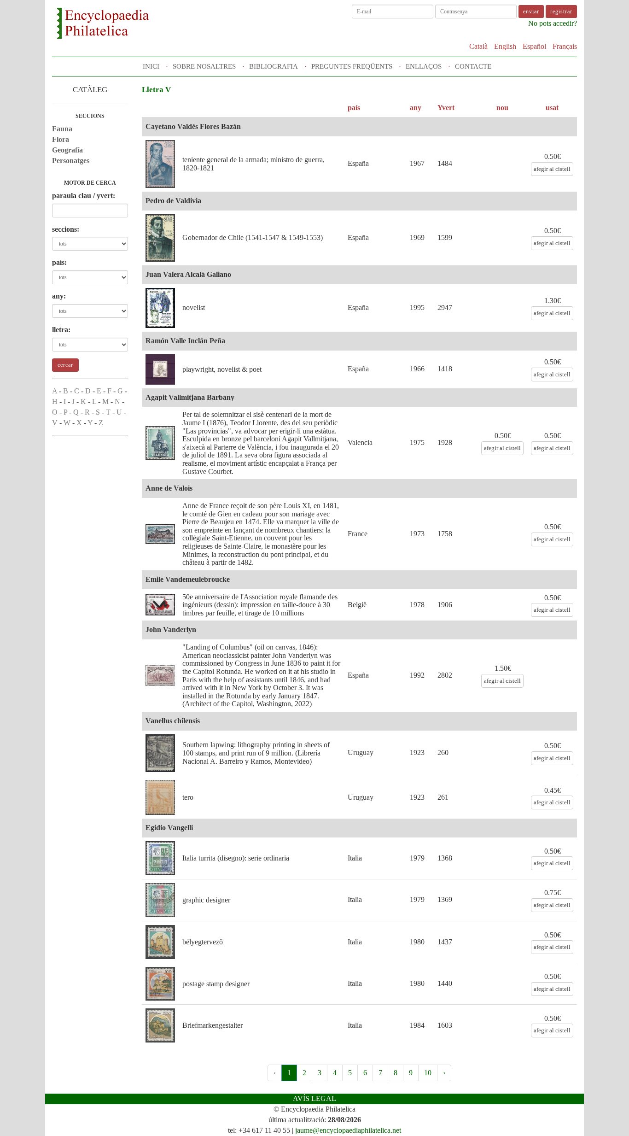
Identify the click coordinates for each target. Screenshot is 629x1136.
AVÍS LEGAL (314, 1098)
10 (427, 1073)
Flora (60, 139)
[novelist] (160, 308)
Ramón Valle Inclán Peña (185, 341)
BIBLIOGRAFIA (273, 66)
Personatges (70, 160)
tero (187, 797)
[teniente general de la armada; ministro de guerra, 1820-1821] (160, 164)
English (505, 46)
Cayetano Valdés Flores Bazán (193, 126)
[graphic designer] (160, 900)
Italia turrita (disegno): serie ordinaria (235, 858)
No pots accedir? (552, 23)
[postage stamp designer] (160, 984)
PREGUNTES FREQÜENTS (351, 66)
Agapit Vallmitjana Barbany (190, 397)
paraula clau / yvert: (83, 195)
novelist (193, 307)
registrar (561, 11)
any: (59, 296)
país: (59, 262)
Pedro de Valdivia (173, 201)
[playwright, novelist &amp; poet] (160, 369)
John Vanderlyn (171, 629)
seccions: (65, 229)
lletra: (61, 330)
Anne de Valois (169, 488)
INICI (151, 66)
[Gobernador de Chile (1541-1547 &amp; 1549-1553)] (160, 238)
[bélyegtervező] (160, 942)
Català (478, 46)
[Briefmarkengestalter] (160, 1025)
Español (534, 46)
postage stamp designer (216, 984)
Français (565, 46)
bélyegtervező (202, 942)
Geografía (67, 150)
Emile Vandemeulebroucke (188, 579)
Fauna (62, 129)
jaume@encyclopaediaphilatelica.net (348, 1130)
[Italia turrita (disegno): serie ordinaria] (160, 858)
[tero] (160, 797)
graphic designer (206, 900)
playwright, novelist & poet (222, 369)
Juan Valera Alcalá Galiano (188, 274)
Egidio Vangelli (169, 828)
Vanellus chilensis (173, 721)
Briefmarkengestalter (212, 1025)
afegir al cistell (552, 168)
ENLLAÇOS (424, 66)
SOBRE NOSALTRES (204, 66)
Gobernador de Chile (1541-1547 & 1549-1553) (252, 237)
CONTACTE (473, 66)
